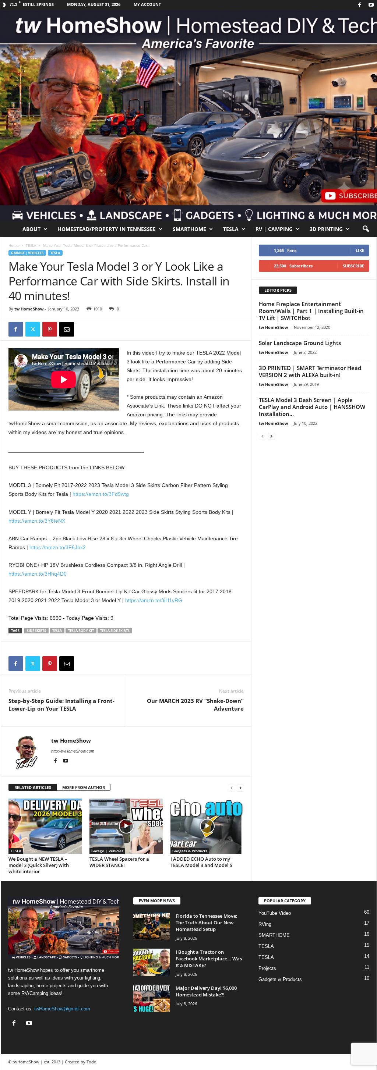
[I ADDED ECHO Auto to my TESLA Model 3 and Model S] (207, 826)
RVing (264, 924)
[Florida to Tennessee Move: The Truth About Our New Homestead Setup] (151, 926)
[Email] (66, 329)
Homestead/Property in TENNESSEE (106, 228)
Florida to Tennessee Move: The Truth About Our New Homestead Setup (206, 922)
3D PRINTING (326, 228)
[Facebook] (359, 5)
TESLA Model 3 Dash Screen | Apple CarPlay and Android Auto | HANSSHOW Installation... (312, 406)
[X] (32, 329)
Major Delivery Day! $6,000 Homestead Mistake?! (206, 991)
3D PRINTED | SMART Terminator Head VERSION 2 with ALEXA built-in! (310, 371)
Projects (267, 968)
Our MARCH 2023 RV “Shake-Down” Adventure (195, 704)
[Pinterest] (49, 329)
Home (13, 245)
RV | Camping (274, 228)
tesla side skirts (115, 630)
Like (360, 250)
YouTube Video (274, 913)
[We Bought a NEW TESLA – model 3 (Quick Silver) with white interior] (45, 826)
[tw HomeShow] (188, 116)
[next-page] (240, 788)
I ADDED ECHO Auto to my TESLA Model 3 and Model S (201, 862)
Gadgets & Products (189, 850)
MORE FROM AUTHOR (83, 787)
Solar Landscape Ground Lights (300, 342)
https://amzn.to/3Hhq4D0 (37, 574)
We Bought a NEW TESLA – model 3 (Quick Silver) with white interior (38, 865)
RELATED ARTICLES (32, 787)
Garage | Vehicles (27, 252)
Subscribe (353, 266)
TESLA (231, 228)
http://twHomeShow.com (72, 751)
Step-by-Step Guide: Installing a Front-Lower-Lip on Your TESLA (61, 704)
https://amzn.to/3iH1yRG (153, 600)
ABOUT (31, 228)
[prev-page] (231, 788)
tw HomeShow (28, 309)
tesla (57, 630)
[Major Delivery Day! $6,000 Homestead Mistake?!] (151, 998)
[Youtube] (371, 5)
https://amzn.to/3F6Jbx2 (57, 547)
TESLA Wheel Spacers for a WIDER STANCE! (119, 862)
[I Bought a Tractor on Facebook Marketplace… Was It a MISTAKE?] (151, 962)
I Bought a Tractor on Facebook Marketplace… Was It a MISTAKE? (209, 958)
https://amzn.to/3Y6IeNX (36, 521)
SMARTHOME (189, 228)
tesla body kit (81, 630)
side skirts (36, 630)
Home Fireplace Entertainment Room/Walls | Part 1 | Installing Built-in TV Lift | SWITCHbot (311, 310)
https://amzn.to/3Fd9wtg (101, 494)
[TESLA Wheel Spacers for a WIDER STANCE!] (126, 826)
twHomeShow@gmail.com (62, 1009)
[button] (365, 229)
